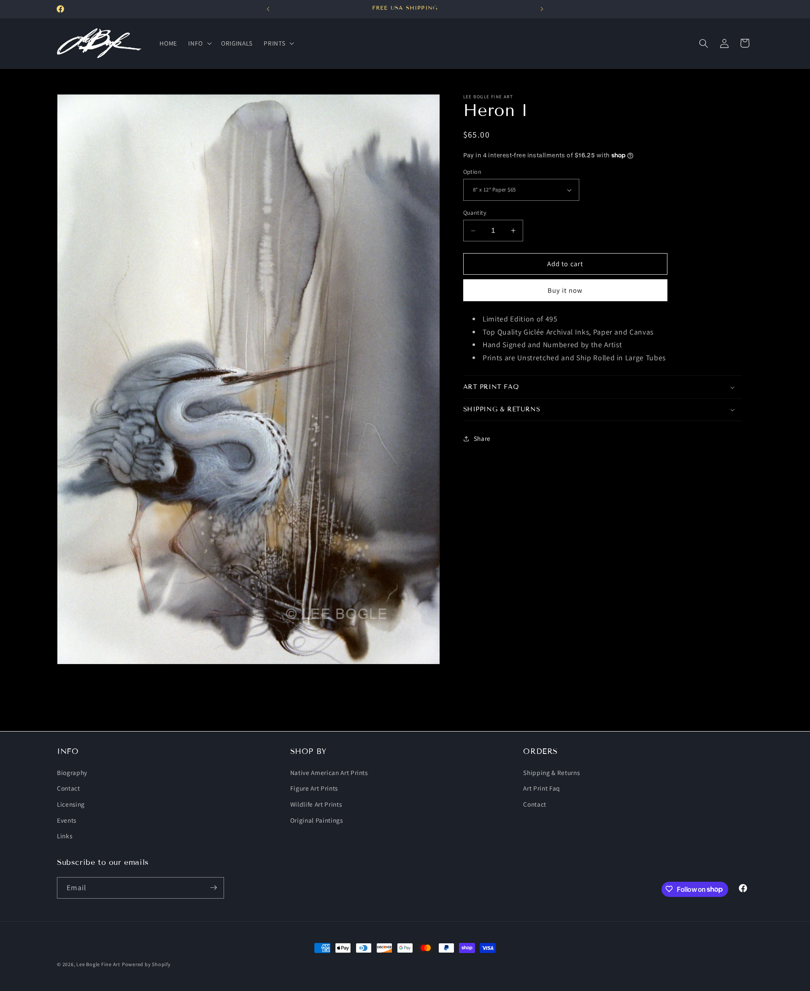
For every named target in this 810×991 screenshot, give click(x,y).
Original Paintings (316, 819)
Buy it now (565, 290)
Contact (68, 788)
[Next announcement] (542, 9)
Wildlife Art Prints (316, 803)
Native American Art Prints (329, 772)
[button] (199, 43)
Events (66, 819)
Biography (72, 772)
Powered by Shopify (146, 964)
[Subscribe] (213, 888)
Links (64, 835)
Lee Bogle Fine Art (98, 964)
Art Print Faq (541, 788)
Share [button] (482, 438)
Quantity (475, 212)
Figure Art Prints (314, 788)
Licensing (71, 803)
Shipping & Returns (551, 772)
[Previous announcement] (268, 9)
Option (472, 171)
